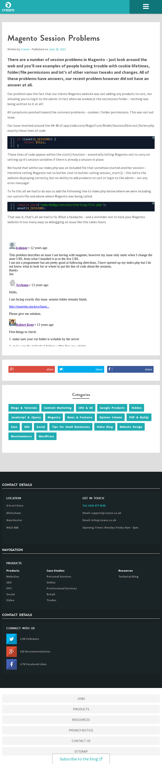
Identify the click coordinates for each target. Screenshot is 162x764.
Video (10, 600)
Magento (54, 417)
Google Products (112, 408)
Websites (12, 576)
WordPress (46, 436)
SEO (27, 427)
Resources (125, 570)
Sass (14, 427)
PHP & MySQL (139, 417)
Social (40, 427)
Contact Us (81, 741)
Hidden (137, 408)
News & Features (79, 417)
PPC (9, 588)
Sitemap (81, 751)
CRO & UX (85, 408)
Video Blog (105, 427)
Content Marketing (58, 408)
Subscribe (79, 758)
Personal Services (59, 576)
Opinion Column (110, 417)
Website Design (131, 427)
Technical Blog (128, 576)
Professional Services (62, 588)
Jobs (81, 698)
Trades (51, 600)
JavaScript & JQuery (26, 417)
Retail (51, 594)
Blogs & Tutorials (24, 408)
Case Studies (56, 570)
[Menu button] (146, 7)
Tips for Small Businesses (71, 427)
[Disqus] (81, 293)
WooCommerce (21, 436)
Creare (25, 49)
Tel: (94, 505)
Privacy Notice (81, 730)
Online (51, 582)
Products (12, 570)
